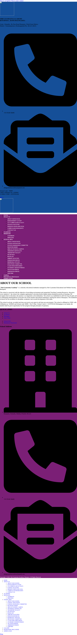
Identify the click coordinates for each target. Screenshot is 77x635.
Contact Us (12, 230)
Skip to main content (17, 1)
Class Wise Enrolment (15, 266)
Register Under (13, 247)
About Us (7, 313)
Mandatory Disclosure (10, 323)
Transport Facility (14, 253)
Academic (7, 314)
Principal (11, 237)
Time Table (7, 318)
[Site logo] (7, 15)
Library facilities (13, 258)
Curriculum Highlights (15, 228)
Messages (6, 316)
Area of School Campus (16, 249)
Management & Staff (15, 221)
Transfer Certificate (15, 251)
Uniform (10, 273)
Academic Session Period (16, 268)
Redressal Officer (14, 262)
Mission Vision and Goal (16, 226)
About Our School (14, 219)
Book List (11, 256)
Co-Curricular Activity (16, 223)
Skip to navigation (5, 1)
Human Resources (14, 260)
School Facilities (13, 224)
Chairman (11, 236)
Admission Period (13, 271)
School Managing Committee (18, 245)
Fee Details (11, 254)
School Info (7, 321)
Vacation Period (13, 269)
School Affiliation (14, 243)
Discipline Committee (15, 264)
